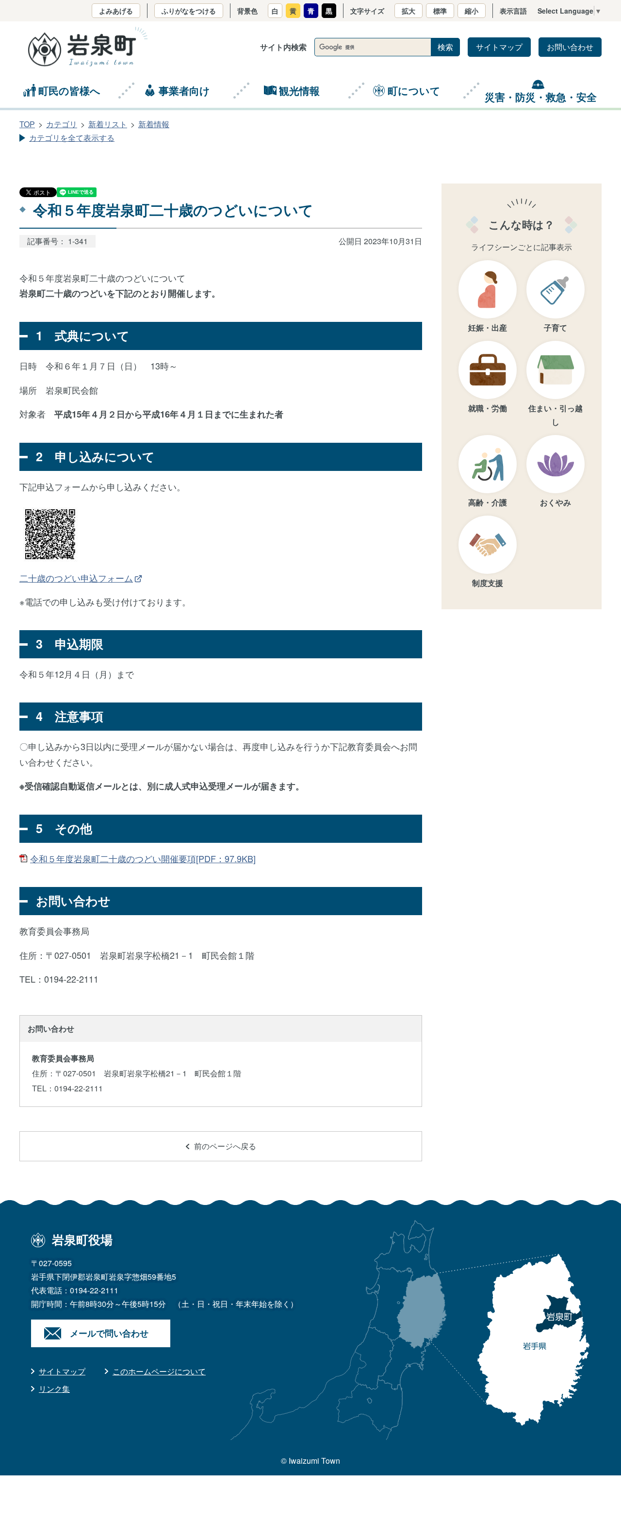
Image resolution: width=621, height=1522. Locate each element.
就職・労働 (487, 408)
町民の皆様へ (69, 90)
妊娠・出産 (487, 327)
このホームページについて (159, 1371)
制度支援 (487, 582)
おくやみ (555, 502)
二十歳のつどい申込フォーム (76, 577)
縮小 (471, 11)
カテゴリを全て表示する (71, 137)
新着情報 (153, 124)
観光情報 (299, 90)
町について (414, 90)
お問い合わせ (570, 46)
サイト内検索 (283, 46)
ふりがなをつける (189, 11)
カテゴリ (61, 124)
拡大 (408, 11)
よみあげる (116, 11)
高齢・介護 (487, 502)
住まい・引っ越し (555, 414)
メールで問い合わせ (109, 1333)
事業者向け (184, 90)
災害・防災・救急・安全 (541, 96)
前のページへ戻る (225, 1146)
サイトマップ (499, 46)
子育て (555, 327)
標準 (440, 11)
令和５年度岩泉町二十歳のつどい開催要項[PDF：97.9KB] (143, 858)
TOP (27, 124)
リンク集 (54, 1388)
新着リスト (107, 124)
